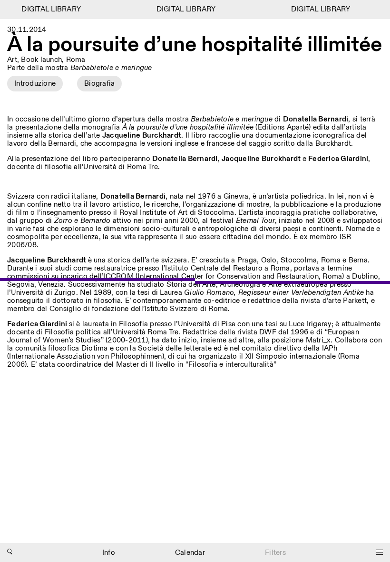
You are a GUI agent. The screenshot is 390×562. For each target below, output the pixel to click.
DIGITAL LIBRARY (49, 9)
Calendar (190, 552)
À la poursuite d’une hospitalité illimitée (194, 45)
